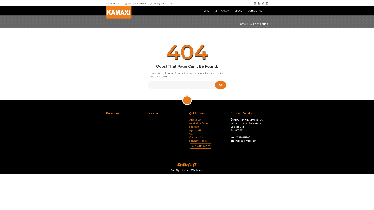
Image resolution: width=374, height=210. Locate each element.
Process (194, 126)
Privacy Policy (198, 140)
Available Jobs (198, 123)
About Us (195, 119)
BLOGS (238, 10)
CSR (192, 133)
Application (196, 130)
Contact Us (255, 10)
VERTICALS (221, 10)
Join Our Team (200, 146)
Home (205, 10)
